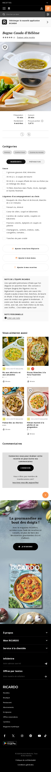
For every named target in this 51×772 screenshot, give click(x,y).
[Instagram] (23, 735)
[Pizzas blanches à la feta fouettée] (38, 351)
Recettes (6, 693)
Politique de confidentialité (26, 760)
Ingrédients (15, 162)
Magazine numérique (11, 726)
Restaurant (7, 702)
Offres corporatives (10, 717)
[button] (48, 8)
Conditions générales (26, 765)
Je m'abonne (27, 547)
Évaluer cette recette (26, 37)
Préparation (35, 162)
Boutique (6, 698)
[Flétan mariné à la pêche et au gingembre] (38, 401)
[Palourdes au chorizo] (13, 401)
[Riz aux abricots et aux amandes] (13, 351)
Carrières (6, 722)
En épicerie (7, 712)
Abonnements (8, 707)
